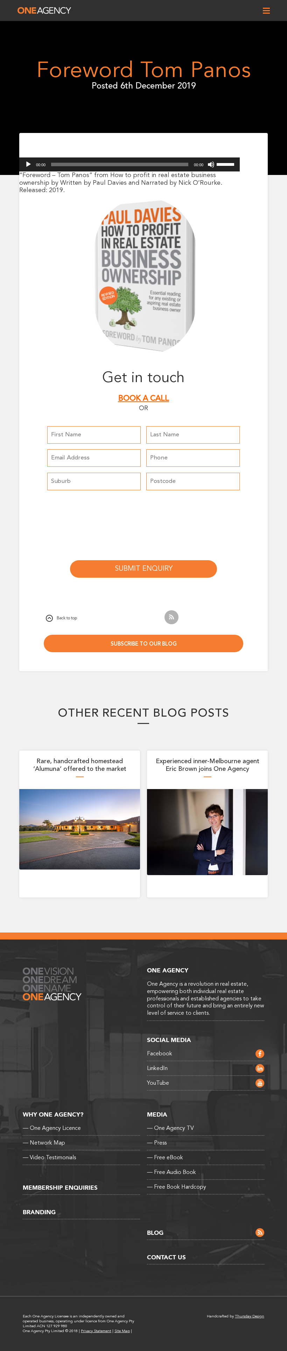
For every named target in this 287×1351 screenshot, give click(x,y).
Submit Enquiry (144, 568)
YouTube (158, 1082)
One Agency (44, 10)
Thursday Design (249, 1316)
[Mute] (211, 164)
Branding (39, 1212)
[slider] (226, 163)
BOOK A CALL (143, 398)
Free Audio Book (171, 1172)
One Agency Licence (52, 1128)
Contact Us (166, 1257)
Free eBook (165, 1157)
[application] (129, 164)
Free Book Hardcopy (176, 1186)
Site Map (122, 1331)
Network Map (44, 1142)
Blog (155, 1233)
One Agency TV (170, 1128)
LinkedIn (157, 1068)
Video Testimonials (49, 1157)
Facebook (159, 1053)
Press (157, 1142)
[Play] (28, 164)
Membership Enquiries (60, 1187)
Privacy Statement (96, 1331)
